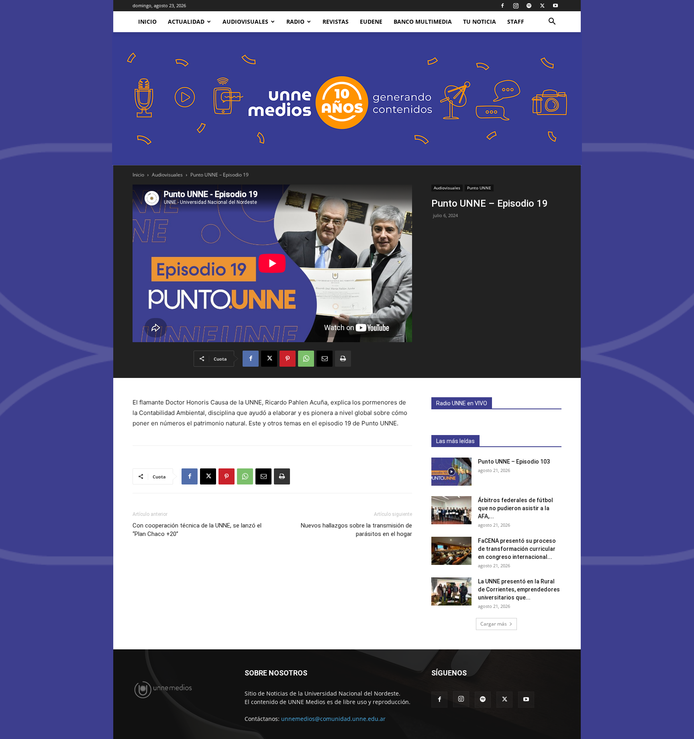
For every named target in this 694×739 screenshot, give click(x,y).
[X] (542, 5)
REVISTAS (336, 21)
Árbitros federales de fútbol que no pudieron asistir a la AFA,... (515, 508)
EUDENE (371, 21)
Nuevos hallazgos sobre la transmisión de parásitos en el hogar (356, 530)
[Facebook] (502, 5)
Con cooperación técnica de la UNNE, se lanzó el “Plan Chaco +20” (197, 530)
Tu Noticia (479, 21)
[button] (551, 22)
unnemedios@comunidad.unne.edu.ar (333, 719)
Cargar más (493, 623)
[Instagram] (516, 5)
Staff (515, 21)
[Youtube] (555, 5)
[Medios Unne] (347, 98)
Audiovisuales (245, 21)
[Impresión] (343, 359)
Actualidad (186, 21)
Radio (295, 21)
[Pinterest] (288, 359)
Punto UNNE (479, 188)
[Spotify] (529, 5)
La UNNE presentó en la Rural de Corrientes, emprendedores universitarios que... (519, 589)
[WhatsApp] (306, 359)
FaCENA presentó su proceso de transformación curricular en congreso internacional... (517, 549)
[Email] (324, 359)
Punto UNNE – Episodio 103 (514, 461)
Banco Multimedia (423, 21)
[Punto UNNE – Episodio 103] (451, 472)
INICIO (147, 21)
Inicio (138, 174)
